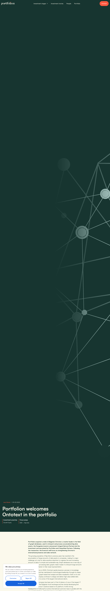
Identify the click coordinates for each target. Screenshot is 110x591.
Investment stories (57, 3)
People (68, 3)
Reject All (28, 578)
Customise (13, 578)
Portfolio (77, 3)
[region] (21, 576)
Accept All (21, 583)
